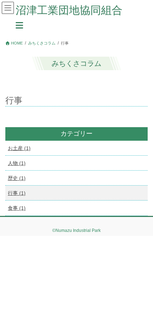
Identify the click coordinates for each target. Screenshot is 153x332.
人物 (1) (17, 163)
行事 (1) (17, 193)
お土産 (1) (19, 148)
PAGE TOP (142, 315)
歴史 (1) (17, 178)
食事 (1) (17, 208)
